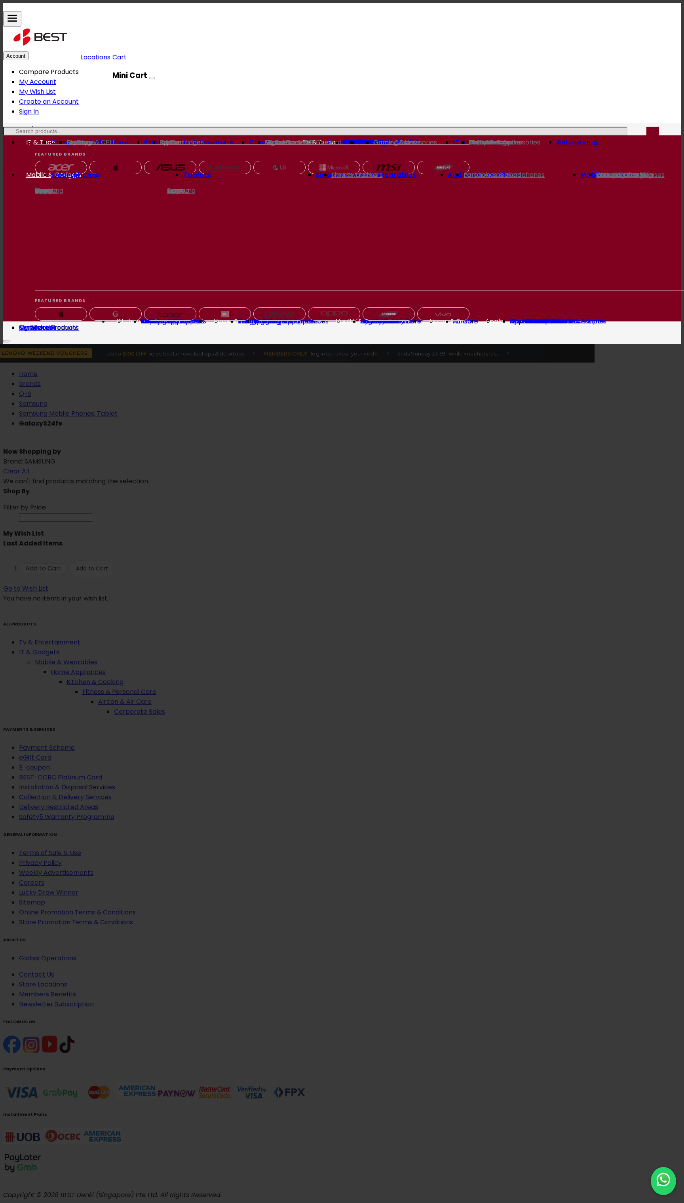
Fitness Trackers (357, 174)
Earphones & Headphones (504, 174)
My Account (37, 81)
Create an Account (49, 101)
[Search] (652, 135)
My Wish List (37, 91)
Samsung (49, 190)
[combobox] (315, 131)
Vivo (41, 190)
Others (607, 174)
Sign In (29, 111)
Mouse (479, 142)
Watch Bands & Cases (630, 174)
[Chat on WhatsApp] (663, 1181)
